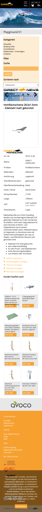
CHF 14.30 (9, 364)
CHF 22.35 (9, 335)
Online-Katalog (10, 447)
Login (27, 209)
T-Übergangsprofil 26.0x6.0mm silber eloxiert (28, 298)
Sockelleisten (9, 49)
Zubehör (7, 54)
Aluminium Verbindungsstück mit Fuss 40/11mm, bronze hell (12, 387)
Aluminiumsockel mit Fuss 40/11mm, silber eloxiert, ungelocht (29, 328)
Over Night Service (11, 434)
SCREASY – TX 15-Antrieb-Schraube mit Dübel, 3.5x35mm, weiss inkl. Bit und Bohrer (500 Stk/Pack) (12, 300)
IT (39, 2)
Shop (6, 436)
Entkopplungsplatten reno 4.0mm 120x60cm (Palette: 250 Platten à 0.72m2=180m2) (12, 329)
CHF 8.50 (26, 306)
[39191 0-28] (21, 146)
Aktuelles (7, 44)
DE (32, 2)
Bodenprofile (9, 46)
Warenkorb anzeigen (15, 271)
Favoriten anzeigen (14, 268)
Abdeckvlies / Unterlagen (14, 51)
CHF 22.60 (26, 393)
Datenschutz (9, 423)
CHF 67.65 (9, 306)
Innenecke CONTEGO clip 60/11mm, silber (29, 385)
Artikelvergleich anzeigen (17, 261)
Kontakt (7, 420)
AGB (5, 439)
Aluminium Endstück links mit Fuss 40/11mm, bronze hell (12, 357)
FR (36, 2)
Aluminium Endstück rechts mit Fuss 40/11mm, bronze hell (29, 357)
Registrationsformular (13, 450)
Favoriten (8, 452)
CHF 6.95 (26, 335)
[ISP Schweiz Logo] (10, 464)
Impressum (8, 425)
